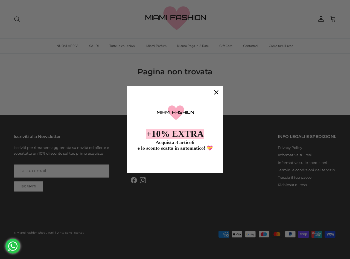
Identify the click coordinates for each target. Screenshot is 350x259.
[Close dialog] (216, 92)
